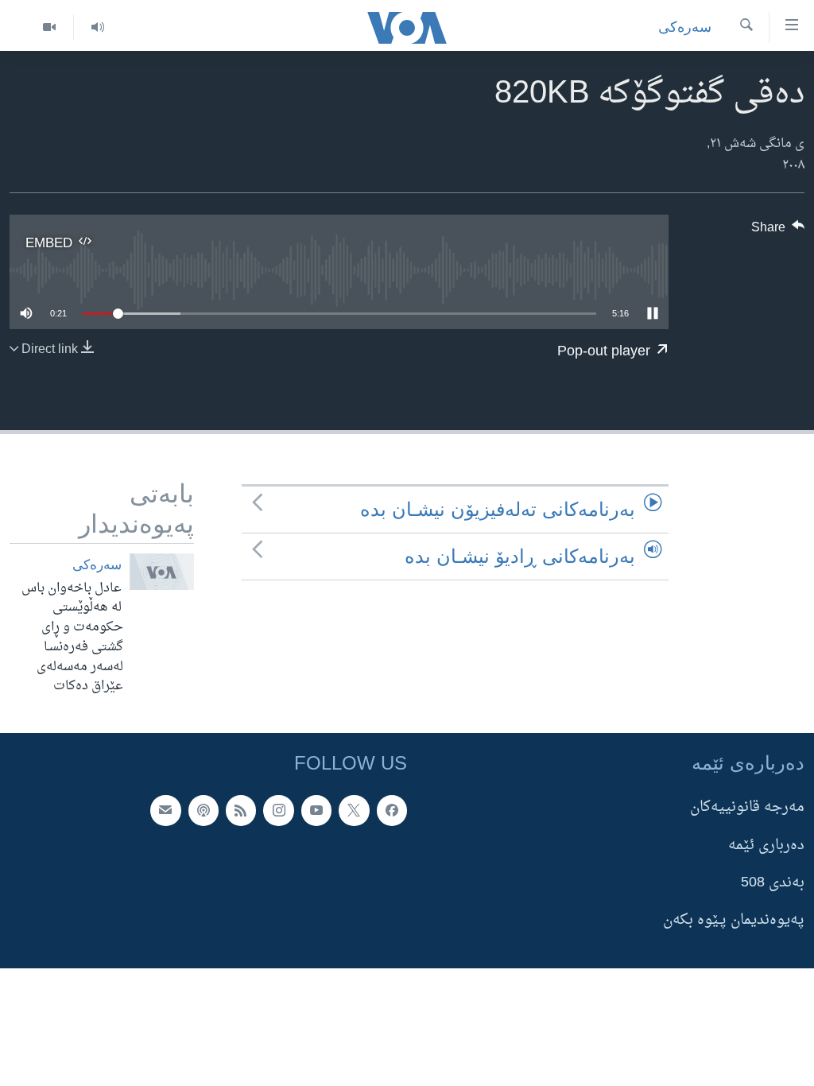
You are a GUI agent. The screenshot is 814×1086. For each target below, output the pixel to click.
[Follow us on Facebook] (392, 810)
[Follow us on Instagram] (278, 810)
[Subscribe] (165, 810)
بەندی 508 (772, 883)
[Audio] (97, 27)
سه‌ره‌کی (684, 27)
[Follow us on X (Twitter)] (354, 810)
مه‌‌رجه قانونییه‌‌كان (747, 807)
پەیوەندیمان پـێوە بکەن (733, 920)
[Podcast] (203, 810)
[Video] (49, 27)
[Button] (778, 231)
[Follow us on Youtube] (316, 810)
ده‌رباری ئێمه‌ (766, 845)
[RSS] (241, 810)
